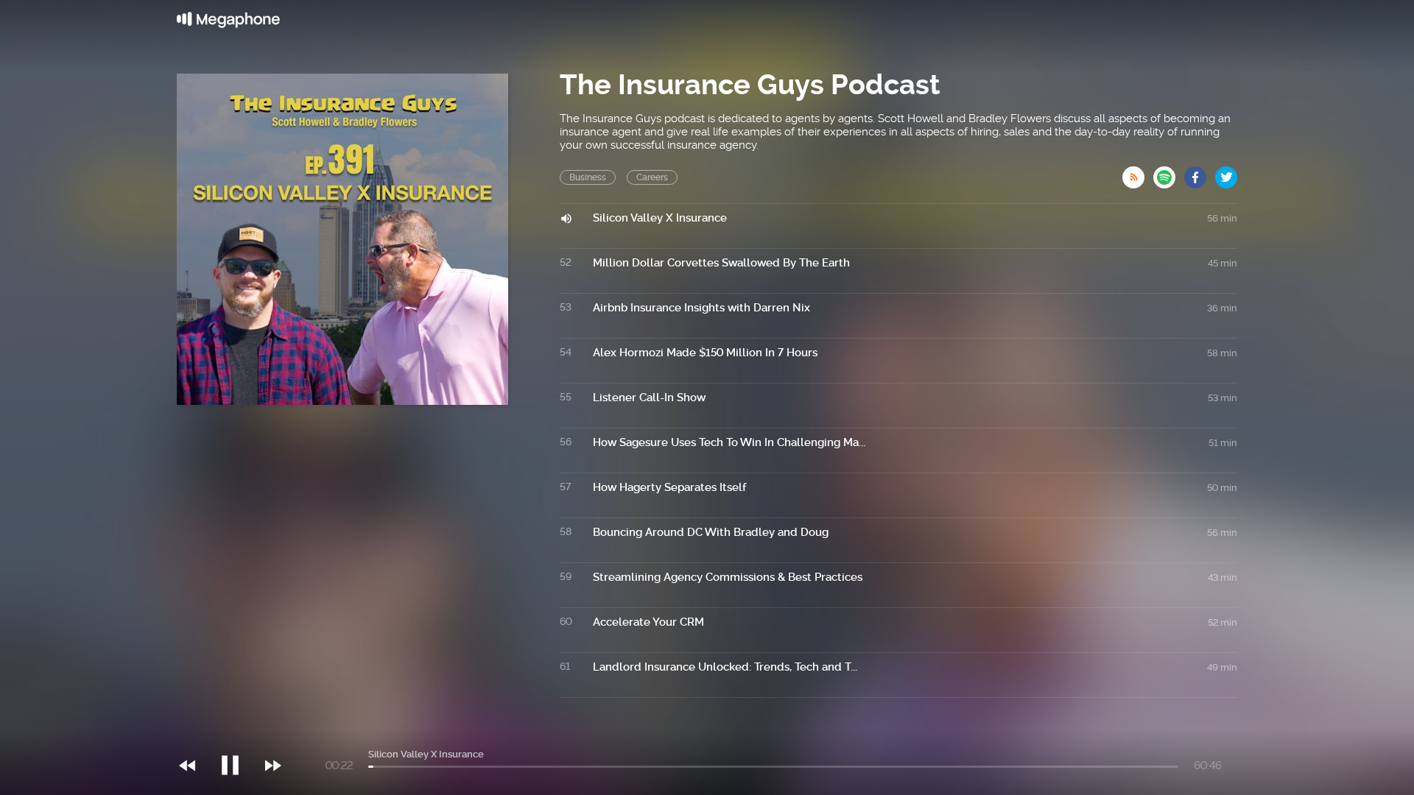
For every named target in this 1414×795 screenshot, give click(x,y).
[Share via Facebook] (1199, 173)
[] (237, 735)
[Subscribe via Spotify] (1168, 173)
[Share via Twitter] (1226, 173)
